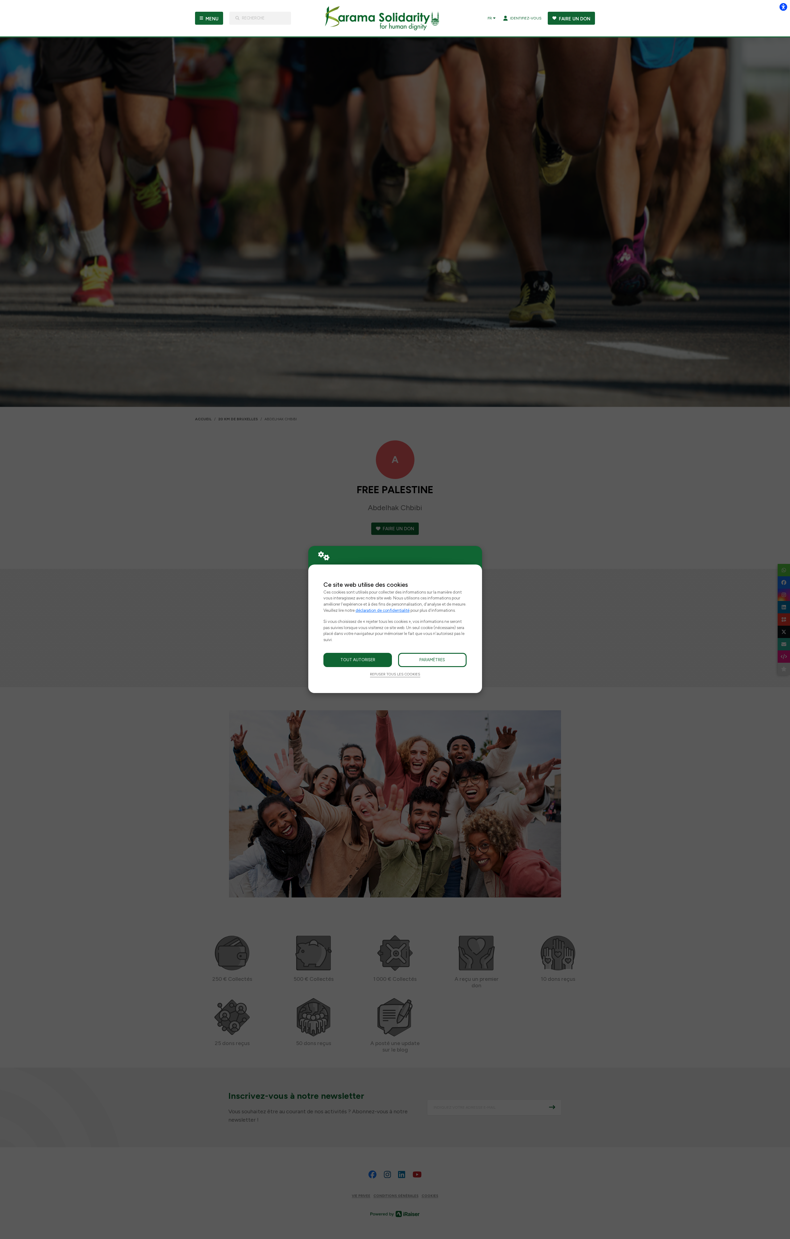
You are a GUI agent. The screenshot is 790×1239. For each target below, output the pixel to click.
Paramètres (432, 659)
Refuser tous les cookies (395, 674)
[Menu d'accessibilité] (783, 6)
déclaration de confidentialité (383, 610)
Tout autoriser (357, 659)
